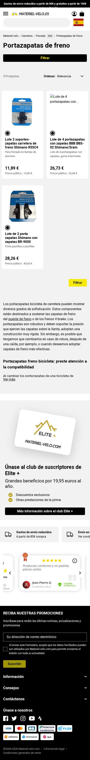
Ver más (9, 379)
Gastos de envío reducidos (33, 532)
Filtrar (45, 58)
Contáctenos (13, 699)
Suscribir (14, 664)
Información (13, 676)
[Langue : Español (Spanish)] (78, 22)
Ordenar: (49, 76)
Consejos (11, 688)
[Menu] (5, 13)
